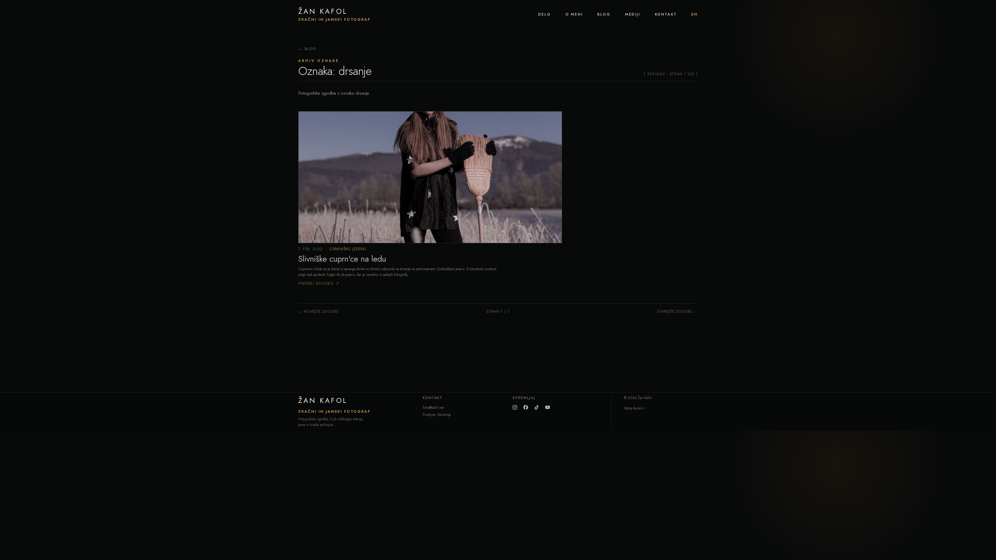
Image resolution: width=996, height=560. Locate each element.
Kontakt (666, 14)
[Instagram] (515, 407)
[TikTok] (536, 407)
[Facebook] (525, 407)
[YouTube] (547, 407)
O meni (574, 14)
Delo (544, 14)
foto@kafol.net (433, 407)
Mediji (632, 14)
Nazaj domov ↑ (635, 408)
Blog (603, 14)
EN (694, 14)
